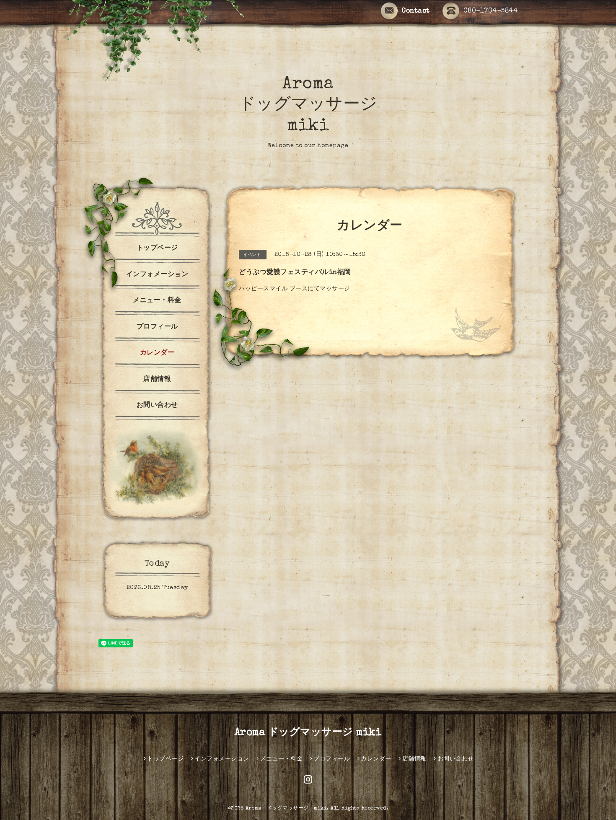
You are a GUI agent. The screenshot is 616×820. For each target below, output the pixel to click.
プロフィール (157, 327)
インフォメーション (157, 275)
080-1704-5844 (490, 11)
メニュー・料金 (157, 300)
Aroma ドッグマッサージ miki (308, 105)
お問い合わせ (157, 405)
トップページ (157, 248)
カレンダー (157, 353)
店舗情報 (157, 379)
